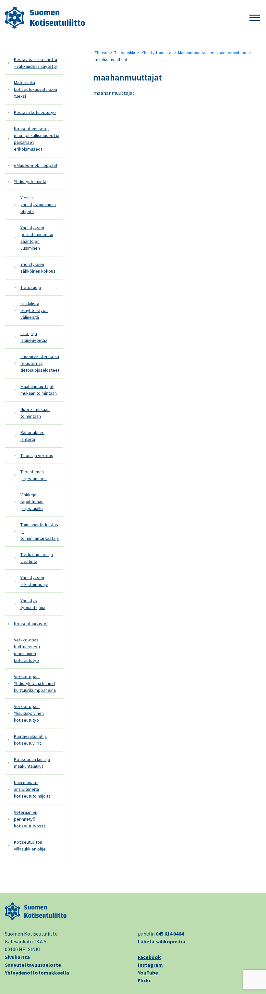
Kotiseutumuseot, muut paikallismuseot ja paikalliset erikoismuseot (36, 139)
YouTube (148, 972)
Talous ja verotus (36, 455)
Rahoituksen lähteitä (32, 435)
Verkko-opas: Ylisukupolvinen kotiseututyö (29, 713)
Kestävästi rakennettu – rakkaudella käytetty (35, 62)
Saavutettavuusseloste (33, 965)
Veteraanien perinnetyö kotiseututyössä (30, 819)
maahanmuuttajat (127, 77)
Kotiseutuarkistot (31, 624)
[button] (254, 18)
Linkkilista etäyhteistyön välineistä (34, 310)
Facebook (149, 957)
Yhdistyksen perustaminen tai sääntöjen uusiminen (36, 238)
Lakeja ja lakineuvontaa (33, 336)
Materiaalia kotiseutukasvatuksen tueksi (35, 89)
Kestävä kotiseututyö (35, 112)
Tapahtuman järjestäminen (33, 475)
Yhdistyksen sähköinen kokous (37, 267)
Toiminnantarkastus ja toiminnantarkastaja (39, 531)
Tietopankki (124, 53)
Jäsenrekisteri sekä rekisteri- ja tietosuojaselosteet (39, 363)
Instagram (150, 965)
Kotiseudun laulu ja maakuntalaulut (32, 762)
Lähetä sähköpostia (161, 941)
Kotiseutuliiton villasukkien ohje (30, 845)
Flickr (144, 980)
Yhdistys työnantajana (32, 604)
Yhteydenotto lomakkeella (37, 972)
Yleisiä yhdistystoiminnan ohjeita (38, 204)
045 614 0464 (170, 933)
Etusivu (101, 53)
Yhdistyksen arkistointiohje (34, 581)
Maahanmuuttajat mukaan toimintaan (38, 389)
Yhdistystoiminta (30, 181)
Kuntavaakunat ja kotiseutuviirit (30, 739)
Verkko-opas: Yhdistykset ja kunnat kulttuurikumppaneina (35, 683)
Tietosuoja (30, 287)
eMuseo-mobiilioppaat (35, 165)
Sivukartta (17, 957)
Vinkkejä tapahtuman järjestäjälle (31, 501)
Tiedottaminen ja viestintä (36, 558)
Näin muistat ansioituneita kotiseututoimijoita (32, 789)
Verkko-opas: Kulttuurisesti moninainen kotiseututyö (27, 650)
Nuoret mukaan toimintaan (35, 412)
